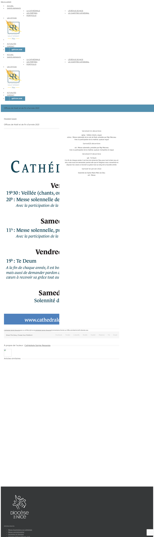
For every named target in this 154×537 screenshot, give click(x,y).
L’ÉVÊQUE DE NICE (75, 11)
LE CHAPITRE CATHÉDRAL (78, 13)
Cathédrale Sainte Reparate (12, 330)
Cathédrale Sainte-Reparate (43, 330)
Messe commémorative (16, 532)
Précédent (7, 119)
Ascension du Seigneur (16, 534)
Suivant (14, 119)
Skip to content (6, 2)
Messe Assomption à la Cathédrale (20, 530)
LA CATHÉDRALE (33, 11)
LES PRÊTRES (32, 13)
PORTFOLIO (31, 16)
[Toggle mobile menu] (1, 103)
